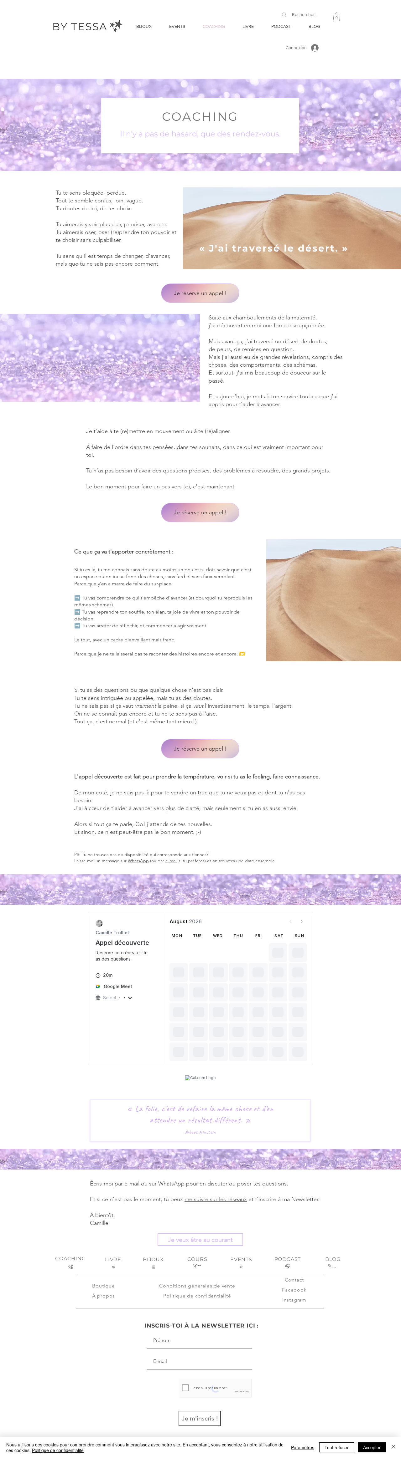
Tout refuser (337, 1447)
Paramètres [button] (302, 1447)
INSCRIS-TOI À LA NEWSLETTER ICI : (201, 1325)
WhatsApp (138, 861)
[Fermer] (393, 1447)
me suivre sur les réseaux (216, 1199)
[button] (336, 17)
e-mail (171, 861)
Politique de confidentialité (58, 1450)
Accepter (372, 1447)
